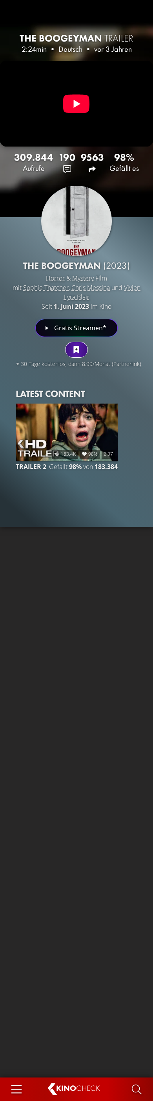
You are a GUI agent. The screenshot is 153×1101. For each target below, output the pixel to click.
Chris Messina (90, 287)
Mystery (83, 278)
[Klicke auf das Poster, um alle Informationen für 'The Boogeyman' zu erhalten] (76, 221)
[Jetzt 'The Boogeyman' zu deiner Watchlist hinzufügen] (76, 350)
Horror (55, 278)
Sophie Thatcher (46, 287)
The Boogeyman (76, 38)
